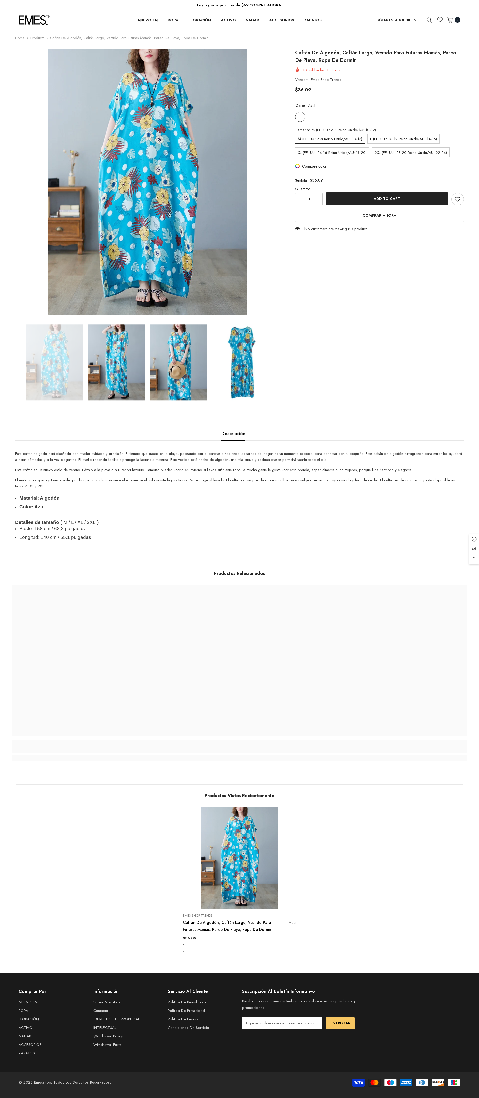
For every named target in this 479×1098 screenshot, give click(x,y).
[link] (69, 749)
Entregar (340, 1023)
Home (20, 38)
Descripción (233, 433)
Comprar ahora (379, 215)
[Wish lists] (440, 20)
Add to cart (387, 198)
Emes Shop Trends (326, 79)
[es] (369, 19)
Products (37, 38)
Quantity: (302, 189)
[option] (147, 182)
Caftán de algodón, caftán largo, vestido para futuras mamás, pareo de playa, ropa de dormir (239, 926)
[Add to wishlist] (457, 199)
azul (183, 948)
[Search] (429, 19)
